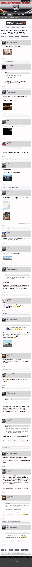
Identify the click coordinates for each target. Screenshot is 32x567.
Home (3, 14)
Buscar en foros (5, 17)
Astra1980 (5, 115)
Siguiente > (26, 36)
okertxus (9, 232)
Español (2, 556)
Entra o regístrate (25, 1)
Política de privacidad (27, 558)
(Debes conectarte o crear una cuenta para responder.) (19, 548)
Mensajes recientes (14, 17)
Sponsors (26, 556)
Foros (10, 15)
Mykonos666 (10, 354)
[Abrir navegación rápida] (30, 27)
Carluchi (9, 299)
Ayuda (30, 556)
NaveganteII (10, 65)
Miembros (17, 14)
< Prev (2, 36)
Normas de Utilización (17, 558)
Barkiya (4, 187)
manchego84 (10, 373)
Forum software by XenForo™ (8, 560)
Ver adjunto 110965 (10, 77)
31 (22, 36)
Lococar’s (9, 142)
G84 (8, 41)
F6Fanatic (5, 61)
